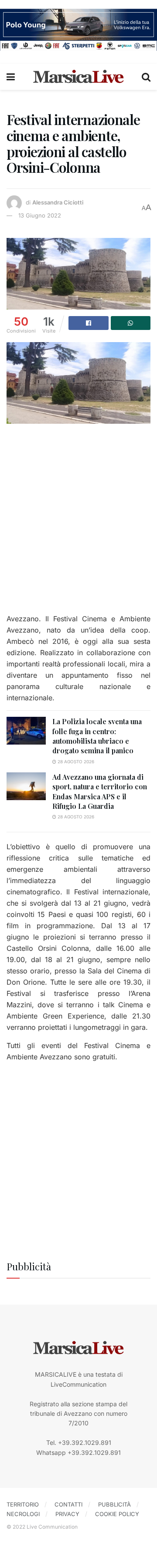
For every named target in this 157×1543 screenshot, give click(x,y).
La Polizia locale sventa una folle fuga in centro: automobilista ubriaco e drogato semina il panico (97, 736)
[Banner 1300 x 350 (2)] (78, 29)
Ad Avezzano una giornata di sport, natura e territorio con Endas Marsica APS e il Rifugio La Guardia (99, 791)
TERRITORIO (23, 1504)
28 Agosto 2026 (75, 761)
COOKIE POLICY (117, 1513)
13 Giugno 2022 (39, 215)
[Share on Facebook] (88, 323)
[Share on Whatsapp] (131, 323)
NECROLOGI (23, 1513)
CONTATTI (68, 1504)
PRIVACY (67, 1513)
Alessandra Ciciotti (57, 202)
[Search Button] (146, 77)
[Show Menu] (11, 77)
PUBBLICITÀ (114, 1504)
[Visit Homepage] (78, 77)
